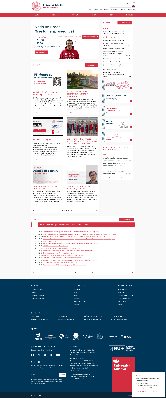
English (133, 6)
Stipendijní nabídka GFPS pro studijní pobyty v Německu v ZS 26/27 (64, 265)
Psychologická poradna (125, 295)
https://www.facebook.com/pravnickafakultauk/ (32, 355)
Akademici (77, 304)
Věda (111, 15)
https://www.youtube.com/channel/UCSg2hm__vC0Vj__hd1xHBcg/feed (58, 355)
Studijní (42, 225)
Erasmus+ (123, 9)
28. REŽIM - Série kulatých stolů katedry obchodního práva (62, 258)
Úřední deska (114, 9)
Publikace (114, 3)
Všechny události (124, 23)
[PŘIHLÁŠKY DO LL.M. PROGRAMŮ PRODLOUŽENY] (89, 49)
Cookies (120, 304)
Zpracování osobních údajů (38, 383)
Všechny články (91, 65)
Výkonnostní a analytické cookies (147, 385)
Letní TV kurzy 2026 (49, 241)
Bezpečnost (131, 9)
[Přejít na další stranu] (96, 210)
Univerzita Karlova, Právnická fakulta (82, 350)
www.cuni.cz (129, 395)
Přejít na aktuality (126, 219)
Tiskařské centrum (124, 298)
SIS (101, 9)
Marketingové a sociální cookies (147, 388)
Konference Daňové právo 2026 (112, 62)
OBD (75, 295)
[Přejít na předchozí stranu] (33, 210)
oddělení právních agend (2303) (113, 171)
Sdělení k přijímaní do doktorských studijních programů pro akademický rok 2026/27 (70, 244)
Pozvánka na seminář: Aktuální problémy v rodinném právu (62, 248)
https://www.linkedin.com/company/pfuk (51, 355)
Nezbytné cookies (143, 383)
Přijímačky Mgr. (52, 225)
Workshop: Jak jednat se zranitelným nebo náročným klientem (63, 255)
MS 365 (89, 9)
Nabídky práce (122, 289)
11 (74, 210)
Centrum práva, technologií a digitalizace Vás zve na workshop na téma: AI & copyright (71, 232)
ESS (75, 292)
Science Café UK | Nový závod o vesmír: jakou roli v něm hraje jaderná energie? (113, 74)
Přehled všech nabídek (116, 178)
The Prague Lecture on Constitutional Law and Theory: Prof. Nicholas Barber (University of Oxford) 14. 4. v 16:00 (79, 234)
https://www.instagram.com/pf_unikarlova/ (38, 355)
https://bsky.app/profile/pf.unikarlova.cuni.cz (45, 355)
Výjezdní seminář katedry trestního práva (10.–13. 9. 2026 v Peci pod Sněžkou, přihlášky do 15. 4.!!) (74, 236)
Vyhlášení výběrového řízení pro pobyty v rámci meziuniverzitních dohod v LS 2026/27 (71, 260)
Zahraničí (129, 15)
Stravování (121, 292)
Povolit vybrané (142, 391)
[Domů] (45, 7)
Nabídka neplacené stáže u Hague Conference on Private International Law (67, 251)
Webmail (77, 289)
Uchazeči (55, 15)
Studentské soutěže (37, 295)
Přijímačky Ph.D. (64, 225)
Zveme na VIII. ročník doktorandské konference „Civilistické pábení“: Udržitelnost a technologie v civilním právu (79, 239)
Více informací (41, 52)
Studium (75, 15)
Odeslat (63, 374)
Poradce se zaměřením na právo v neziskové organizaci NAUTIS (114, 165)
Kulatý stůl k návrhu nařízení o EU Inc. (113, 48)
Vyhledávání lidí (131, 3)
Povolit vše (156, 391)
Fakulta (36, 15)
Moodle (96, 9)
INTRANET (106, 9)
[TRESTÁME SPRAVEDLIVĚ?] (89, 37)
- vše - (35, 225)
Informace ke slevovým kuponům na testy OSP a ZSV (60, 262)
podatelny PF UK (85, 374)
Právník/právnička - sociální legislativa (116, 158)
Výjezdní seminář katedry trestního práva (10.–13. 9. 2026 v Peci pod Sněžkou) (113, 54)
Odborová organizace (81, 301)
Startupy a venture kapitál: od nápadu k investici (58, 253)
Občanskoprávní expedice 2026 (112, 59)
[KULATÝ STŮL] (89, 45)
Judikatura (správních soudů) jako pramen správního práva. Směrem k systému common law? (113, 67)
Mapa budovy (122, 301)
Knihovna (121, 3)
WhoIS (76, 298)
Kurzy (94, 15)
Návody (33, 292)
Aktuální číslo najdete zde (39, 319)
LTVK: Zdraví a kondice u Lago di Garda (55, 246)
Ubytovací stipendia (37, 298)
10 (71, 210)
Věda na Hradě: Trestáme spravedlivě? (114, 40)
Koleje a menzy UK (37, 289)
